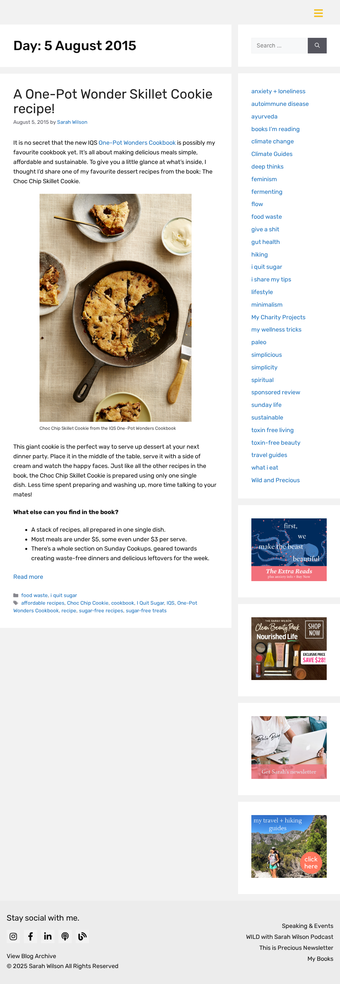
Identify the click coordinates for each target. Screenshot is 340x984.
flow (257, 204)
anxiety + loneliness (278, 91)
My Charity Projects (278, 317)
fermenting (267, 191)
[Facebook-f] (30, 936)
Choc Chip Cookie (88, 603)
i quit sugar (63, 595)
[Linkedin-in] (47, 936)
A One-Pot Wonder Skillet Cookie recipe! (112, 101)
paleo (258, 342)
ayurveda (264, 116)
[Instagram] (13, 936)
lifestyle (262, 292)
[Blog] (82, 936)
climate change (272, 141)
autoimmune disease (280, 104)
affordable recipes (42, 603)
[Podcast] (65, 936)
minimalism (267, 304)
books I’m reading (275, 129)
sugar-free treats (146, 611)
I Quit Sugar (150, 603)
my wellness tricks (276, 329)
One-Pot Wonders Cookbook (137, 142)
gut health (265, 242)
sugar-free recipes (101, 611)
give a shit (265, 229)
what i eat (264, 467)
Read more (28, 576)
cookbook (122, 603)
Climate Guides (272, 154)
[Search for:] (279, 46)
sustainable (267, 417)
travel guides (269, 455)
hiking (259, 254)
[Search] (317, 46)
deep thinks (267, 166)
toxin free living (272, 430)
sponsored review (275, 392)
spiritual (262, 380)
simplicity (264, 367)
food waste (34, 595)
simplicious (266, 354)
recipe (68, 611)
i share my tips (271, 279)
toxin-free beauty (275, 442)
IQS (171, 603)
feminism (264, 179)
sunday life (266, 405)
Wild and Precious (275, 480)
